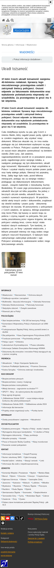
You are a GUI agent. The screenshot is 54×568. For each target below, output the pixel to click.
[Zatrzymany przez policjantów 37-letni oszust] (13, 260)
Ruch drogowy (7, 374)
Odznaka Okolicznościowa (13, 305)
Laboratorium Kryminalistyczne (15, 345)
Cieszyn (31, 476)
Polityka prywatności (35, 542)
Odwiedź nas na (8, 518)
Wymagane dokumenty (11, 435)
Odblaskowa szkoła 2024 (36, 404)
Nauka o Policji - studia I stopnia (36, 429)
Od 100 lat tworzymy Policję (34, 320)
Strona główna (8, 45)
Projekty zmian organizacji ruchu (15, 411)
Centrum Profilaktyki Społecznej (15, 366)
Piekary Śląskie (30, 486)
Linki (42, 461)
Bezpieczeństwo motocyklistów (15, 385)
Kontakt (23, 438)
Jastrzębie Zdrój (35, 479)
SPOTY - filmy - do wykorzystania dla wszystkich (22, 392)
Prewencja (5, 358)
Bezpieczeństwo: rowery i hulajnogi (16, 382)
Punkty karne (37, 411)
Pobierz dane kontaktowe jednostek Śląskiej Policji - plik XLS (25, 503)
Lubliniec (36, 483)
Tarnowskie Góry (9, 496)
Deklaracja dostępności (9, 541)
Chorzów (22, 476)
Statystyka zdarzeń (10, 308)
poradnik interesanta (8, 551)
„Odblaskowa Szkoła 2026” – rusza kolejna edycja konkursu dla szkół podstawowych (23, 399)
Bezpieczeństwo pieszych (12, 379)
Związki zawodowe (28, 308)
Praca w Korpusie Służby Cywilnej (16, 442)
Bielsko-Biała (44, 473)
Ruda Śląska (17, 489)
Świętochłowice (40, 492)
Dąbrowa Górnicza (10, 479)
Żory (15, 499)
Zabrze (46, 496)
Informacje (20, 45)
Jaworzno (6, 483)
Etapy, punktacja (31, 435)
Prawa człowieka (37, 345)
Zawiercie (6, 499)
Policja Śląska (7, 316)
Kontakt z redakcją (7, 533)
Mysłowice (6, 486)
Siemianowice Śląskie (11, 492)
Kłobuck (26, 483)
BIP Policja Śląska (41, 518)
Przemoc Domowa (38, 366)
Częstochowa (42, 476)
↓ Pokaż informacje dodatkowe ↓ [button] (27, 59)
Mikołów (45, 483)
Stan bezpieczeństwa (11, 320)
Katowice (16, 483)
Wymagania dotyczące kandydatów (17, 432)
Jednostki (5, 468)
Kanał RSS (3, 518)
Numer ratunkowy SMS (11, 457)
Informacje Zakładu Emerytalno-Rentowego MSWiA (23, 348)
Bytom (13, 476)
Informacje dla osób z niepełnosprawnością (20, 464)
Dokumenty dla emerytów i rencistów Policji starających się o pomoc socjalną (26, 353)
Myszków (17, 486)
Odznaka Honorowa (42, 302)
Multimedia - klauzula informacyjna (16, 302)
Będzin (33, 473)
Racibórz (6, 489)
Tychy (21, 496)
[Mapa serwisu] (7, 20)
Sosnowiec (27, 492)
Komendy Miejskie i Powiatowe (15, 473)
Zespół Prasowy (30, 454)
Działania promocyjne (11, 429)
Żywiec (22, 499)
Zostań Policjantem (10, 424)
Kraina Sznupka (8, 370)
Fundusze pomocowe (11, 339)
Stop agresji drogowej (11, 395)
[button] (49, 20)
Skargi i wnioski (31, 461)
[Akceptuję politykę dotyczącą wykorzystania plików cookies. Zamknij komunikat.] (50, 2)
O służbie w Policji (41, 432)
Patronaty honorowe (35, 305)
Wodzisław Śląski (33, 496)
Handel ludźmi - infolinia (12, 461)
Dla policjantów (8, 335)
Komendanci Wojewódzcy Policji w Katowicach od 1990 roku (25, 325)
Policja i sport (7, 342)
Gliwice (23, 479)
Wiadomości (31, 45)
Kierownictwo (20, 295)
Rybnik (28, 489)
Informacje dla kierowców (12, 407)
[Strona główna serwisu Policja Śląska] (3, 20)
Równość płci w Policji (11, 311)
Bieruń (5, 476)
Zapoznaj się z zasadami (36, 538)
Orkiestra (20, 342)
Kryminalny (6, 415)
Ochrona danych (35, 295)
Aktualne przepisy (9, 438)
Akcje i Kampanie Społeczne (26, 363)
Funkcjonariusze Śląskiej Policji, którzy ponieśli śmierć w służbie (25, 330)
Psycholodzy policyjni (31, 339)
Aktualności (7, 363)
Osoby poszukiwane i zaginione (15, 420)
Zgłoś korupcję (30, 457)
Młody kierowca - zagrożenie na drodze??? (20, 388)
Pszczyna (43, 486)
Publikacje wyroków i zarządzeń (15, 298)
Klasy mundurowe (40, 442)
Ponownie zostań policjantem (14, 445)
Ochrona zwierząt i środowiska (30, 370)
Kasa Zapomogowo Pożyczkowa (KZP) (33, 335)
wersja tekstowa (6, 555)
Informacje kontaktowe (11, 454)
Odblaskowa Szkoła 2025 (12, 404)
